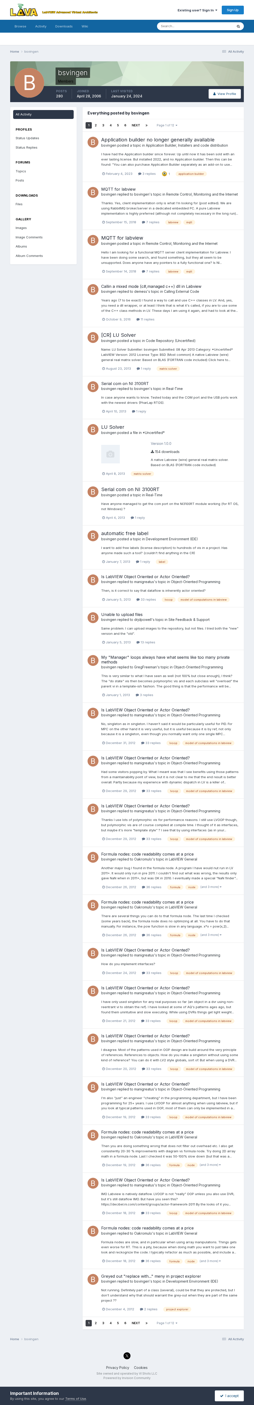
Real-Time (174, 388)
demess (140, 291)
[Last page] (146, 125)
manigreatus (144, 582)
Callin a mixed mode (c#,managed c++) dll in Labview (151, 286)
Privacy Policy (117, 1367)
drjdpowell (143, 619)
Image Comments (29, 237)
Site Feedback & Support (189, 619)
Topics (21, 171)
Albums (21, 246)
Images (21, 228)
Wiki (85, 26)
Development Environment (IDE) (172, 539)
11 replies (147, 319)
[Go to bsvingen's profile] (93, 142)
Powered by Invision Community (127, 1378)
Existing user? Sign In (196, 10)
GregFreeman (145, 667)
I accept (231, 1396)
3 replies (148, 174)
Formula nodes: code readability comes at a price (147, 854)
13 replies (147, 642)
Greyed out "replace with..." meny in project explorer (151, 1276)
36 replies (153, 887)
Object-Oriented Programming (195, 582)
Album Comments (29, 256)
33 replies (148, 599)
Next (136, 125)
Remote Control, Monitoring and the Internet (202, 194)
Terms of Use (75, 1399)
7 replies (152, 222)
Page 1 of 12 (166, 125)
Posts (20, 180)
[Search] (238, 26)
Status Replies (26, 147)
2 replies (150, 1309)
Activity (40, 26)
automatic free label (124, 533)
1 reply (145, 368)
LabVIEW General (183, 859)
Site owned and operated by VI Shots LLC (126, 1373)
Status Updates (215, 26)
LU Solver (112, 427)
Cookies (141, 1367)
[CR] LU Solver (118, 335)
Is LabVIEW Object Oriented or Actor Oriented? (145, 576)
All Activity (24, 114)
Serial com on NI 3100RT (125, 383)
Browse (20, 26)
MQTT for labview (118, 189)
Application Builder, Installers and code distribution (187, 145)
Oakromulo (143, 859)
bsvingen (108, 145)
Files (19, 204)
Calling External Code (181, 291)
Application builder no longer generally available (158, 140)
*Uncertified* (154, 433)
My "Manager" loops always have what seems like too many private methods (165, 659)
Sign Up (233, 10)
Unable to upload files (122, 614)
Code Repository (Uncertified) (171, 341)
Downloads (64, 26)
